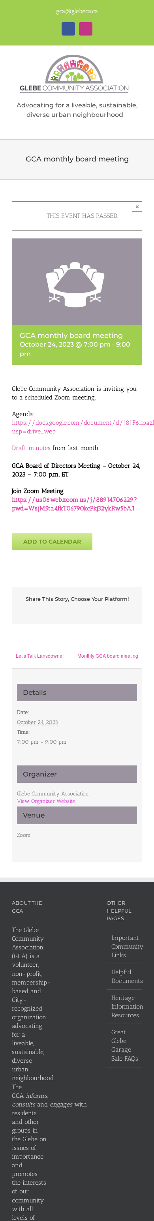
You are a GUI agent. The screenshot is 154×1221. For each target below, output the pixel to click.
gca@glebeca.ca (77, 11)
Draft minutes (31, 448)
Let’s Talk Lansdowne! (41, 655)
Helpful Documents (124, 976)
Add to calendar (52, 541)
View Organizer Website (46, 801)
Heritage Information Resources (124, 1006)
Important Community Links (124, 946)
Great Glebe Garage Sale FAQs (124, 1045)
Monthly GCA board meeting (107, 655)
